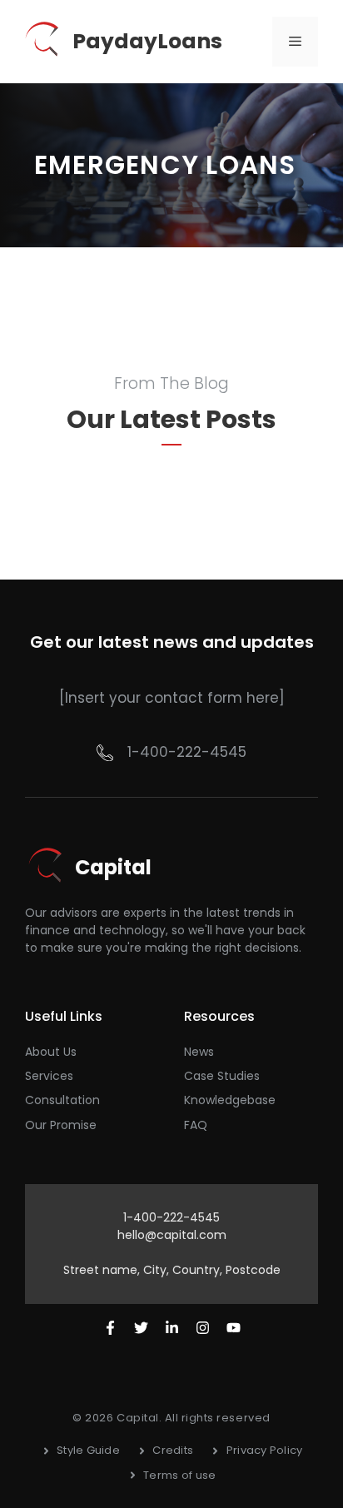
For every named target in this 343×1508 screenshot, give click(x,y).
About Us (51, 1051)
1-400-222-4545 (186, 752)
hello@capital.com (171, 1235)
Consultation (62, 1100)
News (199, 1051)
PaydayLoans (147, 41)
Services (49, 1076)
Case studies (222, 1076)
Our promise (61, 1125)
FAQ (195, 1125)
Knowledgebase (230, 1100)
